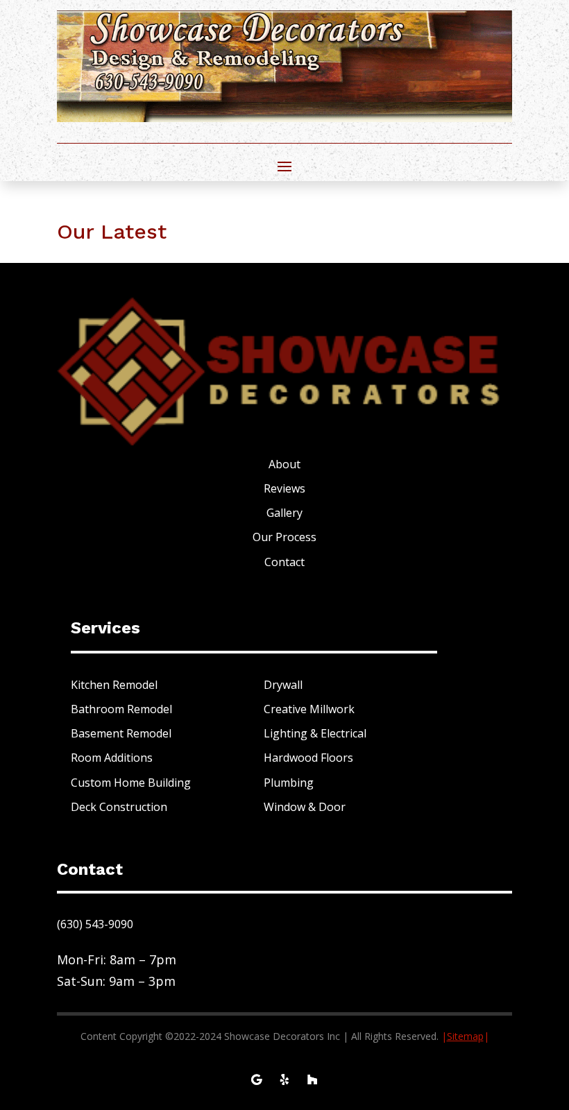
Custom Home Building (131, 782)
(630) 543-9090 (95, 924)
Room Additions (112, 757)
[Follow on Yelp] (284, 1079)
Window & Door (305, 806)
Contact (284, 562)
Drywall (283, 684)
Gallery (284, 512)
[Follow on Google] (257, 1079)
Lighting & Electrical (315, 733)
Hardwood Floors (308, 757)
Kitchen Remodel (114, 684)
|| (465, 1036)
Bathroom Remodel (121, 709)
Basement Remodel (121, 733)
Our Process (284, 537)
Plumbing (289, 782)
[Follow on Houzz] (312, 1079)
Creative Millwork (309, 709)
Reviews (284, 488)
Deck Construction (119, 806)
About (284, 464)
